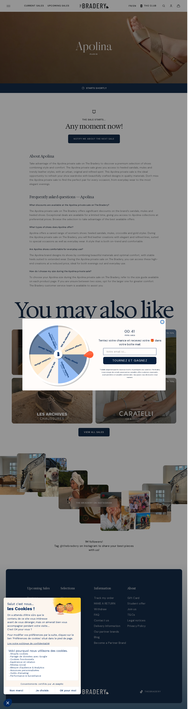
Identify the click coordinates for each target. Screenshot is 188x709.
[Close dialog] (161, 322)
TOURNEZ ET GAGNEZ (129, 360)
